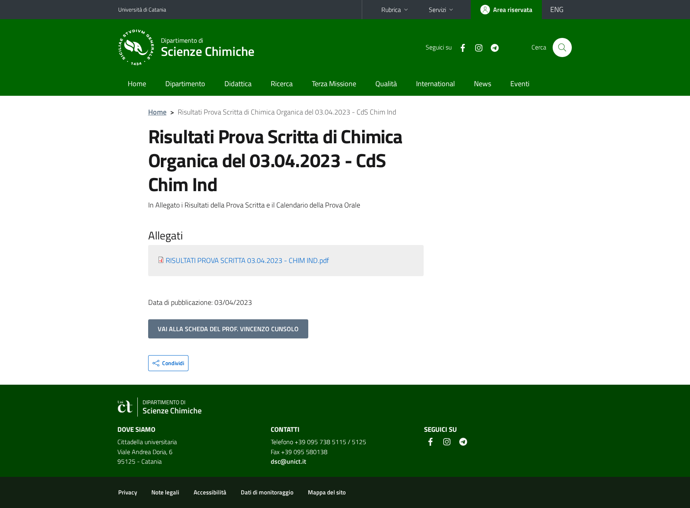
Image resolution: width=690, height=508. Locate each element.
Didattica (238, 83)
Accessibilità (210, 492)
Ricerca (282, 83)
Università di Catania (142, 9)
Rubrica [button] (391, 9)
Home (137, 83)
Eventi (519, 83)
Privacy (127, 492)
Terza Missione (334, 83)
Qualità (386, 83)
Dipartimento (185, 83)
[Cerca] (562, 47)
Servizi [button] (437, 9)
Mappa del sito (327, 492)
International (435, 83)
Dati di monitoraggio (267, 492)
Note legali (165, 492)
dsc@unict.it (288, 461)
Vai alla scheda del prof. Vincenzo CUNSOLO (228, 329)
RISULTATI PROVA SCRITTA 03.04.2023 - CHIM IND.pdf (247, 260)
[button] (168, 363)
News (482, 83)
